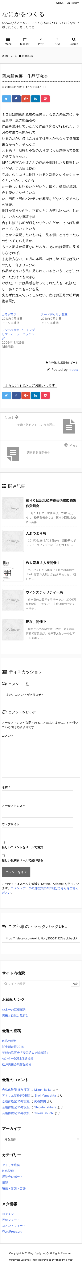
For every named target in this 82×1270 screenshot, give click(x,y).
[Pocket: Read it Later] (45, 98)
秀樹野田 (40, 1101)
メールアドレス (13, 805)
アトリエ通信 (11, 1165)
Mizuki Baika (43, 1089)
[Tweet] (6, 98)
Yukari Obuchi (43, 1113)
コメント (8, 735)
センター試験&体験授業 (17, 1058)
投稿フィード (11, 1219)
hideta (73, 370)
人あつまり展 (36, 533)
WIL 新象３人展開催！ (43, 563)
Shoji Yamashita (45, 1095)
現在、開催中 (36, 622)
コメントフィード (14, 1225)
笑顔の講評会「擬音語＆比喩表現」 (25, 1052)
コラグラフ (9, 314)
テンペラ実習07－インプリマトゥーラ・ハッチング (18, 334)
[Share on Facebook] (16, 98)
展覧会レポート (69, 362)
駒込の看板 (9, 1041)
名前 (6, 787)
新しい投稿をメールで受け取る (22, 860)
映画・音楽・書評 (14, 1188)
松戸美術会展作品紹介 (17, 1064)
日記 (5, 1182)
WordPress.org (12, 1231)
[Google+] (25, 98)
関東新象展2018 (13, 1046)
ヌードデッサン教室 (54, 314)
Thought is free (64, 1259)
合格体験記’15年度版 (16, 1089)
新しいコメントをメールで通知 (22, 847)
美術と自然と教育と (15, 1015)
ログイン (8, 1214)
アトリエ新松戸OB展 (16, 1095)
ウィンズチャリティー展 (44, 592)
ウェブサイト (11, 824)
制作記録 (54, 362)
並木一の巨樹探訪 (14, 1009)
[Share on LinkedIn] (35, 98)
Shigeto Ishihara (45, 1107)
